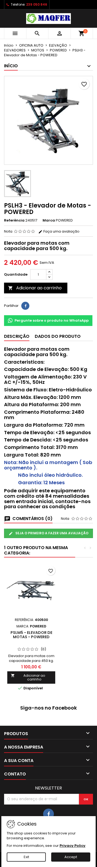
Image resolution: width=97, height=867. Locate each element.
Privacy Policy (72, 845)
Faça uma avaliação (61, 231)
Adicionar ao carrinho (35, 288)
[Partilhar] (25, 306)
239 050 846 (36, 4)
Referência (14, 220)
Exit (26, 856)
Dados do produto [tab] (58, 336)
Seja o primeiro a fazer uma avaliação (51, 533)
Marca (49, 220)
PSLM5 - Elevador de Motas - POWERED (31, 635)
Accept (70, 856)
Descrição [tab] (16, 336)
